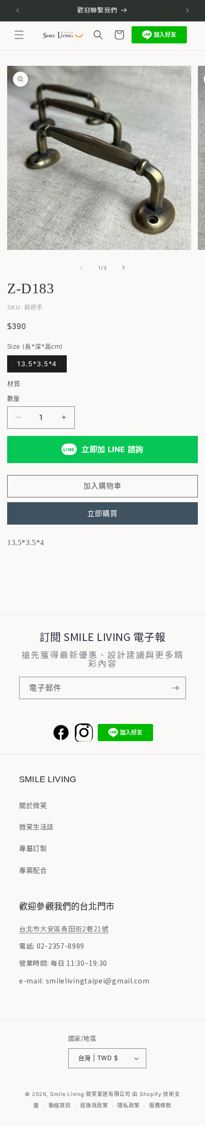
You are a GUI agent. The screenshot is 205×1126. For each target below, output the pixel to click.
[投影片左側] (81, 267)
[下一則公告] (187, 10)
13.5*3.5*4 (37, 364)
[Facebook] (61, 732)
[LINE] (125, 732)
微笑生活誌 (36, 827)
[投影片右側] (123, 267)
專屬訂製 (33, 848)
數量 (13, 398)
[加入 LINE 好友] (159, 34)
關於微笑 (33, 805)
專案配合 (33, 870)
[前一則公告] (17, 10)
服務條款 (160, 1105)
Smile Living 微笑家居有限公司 (90, 1094)
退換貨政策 (94, 1105)
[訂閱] (174, 688)
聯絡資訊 (60, 1105)
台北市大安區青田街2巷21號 (64, 928)
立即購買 (102, 513)
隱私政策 (128, 1105)
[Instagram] (84, 732)
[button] (19, 34)
